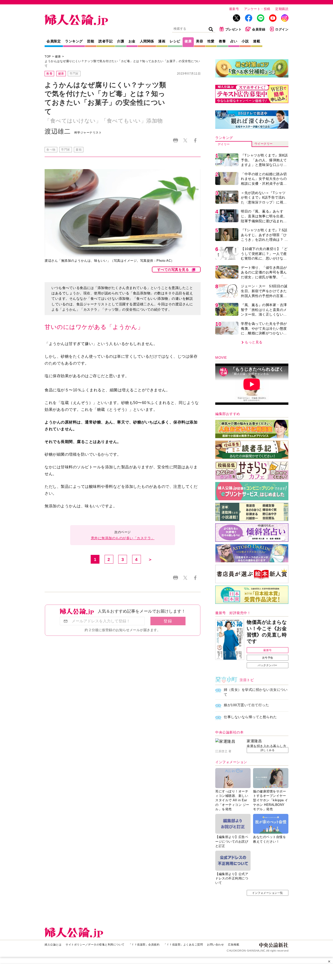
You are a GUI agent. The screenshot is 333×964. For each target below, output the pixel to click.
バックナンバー (267, 665)
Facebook (195, 140)
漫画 (161, 41)
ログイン (281, 29)
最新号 (234, 9)
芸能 (90, 41)
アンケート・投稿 (257, 9)
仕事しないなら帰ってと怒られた (250, 717)
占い (233, 41)
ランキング (74, 41)
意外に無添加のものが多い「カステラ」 (123, 538)
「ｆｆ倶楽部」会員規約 (144, 944)
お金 (132, 41)
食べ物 (51, 149)
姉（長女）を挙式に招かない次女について (255, 692)
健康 (188, 41)
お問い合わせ (215, 944)
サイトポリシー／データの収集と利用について (95, 944)
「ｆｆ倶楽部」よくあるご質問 (183, 944)
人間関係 (147, 41)
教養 (222, 41)
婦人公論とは (53, 944)
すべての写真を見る (173, 269)
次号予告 (267, 657)
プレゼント (233, 29)
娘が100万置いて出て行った (246, 705)
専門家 (74, 73)
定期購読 (281, 9)
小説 (245, 41)
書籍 (79, 149)
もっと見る (254, 342)
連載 (256, 41)
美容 (199, 41)
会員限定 (54, 41)
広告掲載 (233, 944)
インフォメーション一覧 (267, 892)
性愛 (211, 41)
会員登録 (258, 29)
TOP (48, 56)
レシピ (175, 41)
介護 (120, 41)
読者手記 (105, 41)
